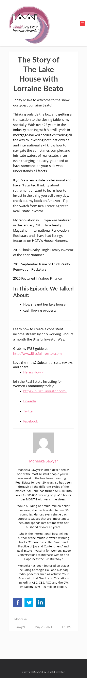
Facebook (30, 421)
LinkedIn (29, 401)
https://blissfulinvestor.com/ (45, 391)
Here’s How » (33, 372)
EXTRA (66, 627)
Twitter (28, 411)
